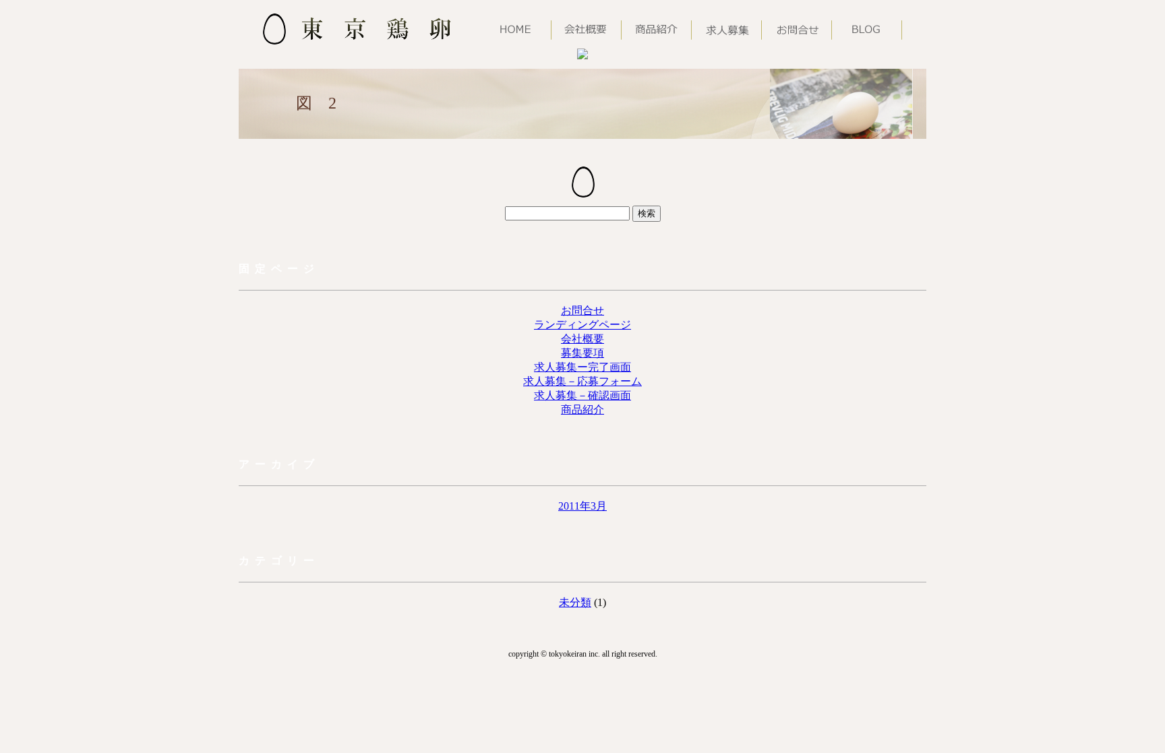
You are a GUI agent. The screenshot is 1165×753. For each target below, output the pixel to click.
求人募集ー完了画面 (582, 367)
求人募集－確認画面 (582, 395)
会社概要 (582, 338)
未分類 (575, 602)
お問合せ (582, 310)
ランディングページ (582, 324)
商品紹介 (582, 409)
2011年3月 (582, 506)
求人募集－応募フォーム (582, 381)
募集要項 (582, 353)
